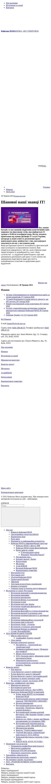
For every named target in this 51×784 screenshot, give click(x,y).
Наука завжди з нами (25, 550)
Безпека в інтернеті (19, 586)
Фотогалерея (6, 377)
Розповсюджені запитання (12, 492)
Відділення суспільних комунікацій (26, 627)
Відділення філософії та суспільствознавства (29, 611)
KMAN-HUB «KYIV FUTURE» (29, 741)
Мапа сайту (6, 488)
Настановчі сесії (17, 573)
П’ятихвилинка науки (30, 552)
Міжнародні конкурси (10, 360)
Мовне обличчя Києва (25, 654)
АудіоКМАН (6, 373)
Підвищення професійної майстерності (27, 746)
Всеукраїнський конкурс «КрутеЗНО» (27, 690)
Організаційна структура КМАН (24, 534)
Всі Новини (6, 319)
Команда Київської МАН (21, 532)
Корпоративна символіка (11, 381)
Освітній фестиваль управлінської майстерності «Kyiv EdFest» (30, 733)
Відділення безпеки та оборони (24, 629)
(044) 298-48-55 (18, 328)
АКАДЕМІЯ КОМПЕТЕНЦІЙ (19, 633)
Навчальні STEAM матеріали (23, 750)
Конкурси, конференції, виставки (20, 683)
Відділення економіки (20, 595)
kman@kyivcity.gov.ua (16, 323)
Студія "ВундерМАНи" (21, 631)
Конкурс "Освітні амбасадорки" (29, 730)
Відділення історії (18, 602)
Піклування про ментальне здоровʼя (21, 757)
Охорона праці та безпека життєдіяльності (29, 588)
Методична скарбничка (21, 748)
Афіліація (15, 582)
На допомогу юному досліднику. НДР (27, 681)
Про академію (12, 3)
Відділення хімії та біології (22, 622)
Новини (4, 351)
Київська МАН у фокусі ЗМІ (28, 546)
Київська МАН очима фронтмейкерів (32, 548)
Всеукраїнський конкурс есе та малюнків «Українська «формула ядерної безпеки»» (29, 707)
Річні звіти (15, 539)
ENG (44, 166)
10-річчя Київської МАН (21, 577)
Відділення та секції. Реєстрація (19, 591)
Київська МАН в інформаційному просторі (29, 543)
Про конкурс (16, 669)
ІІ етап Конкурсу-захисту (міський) (25, 674)
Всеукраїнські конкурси (21, 687)
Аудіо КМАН (21, 566)
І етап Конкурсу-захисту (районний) (26, 672)
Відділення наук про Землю (22, 604)
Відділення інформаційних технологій (27, 620)
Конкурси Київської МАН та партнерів (27, 692)
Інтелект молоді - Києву (26, 559)
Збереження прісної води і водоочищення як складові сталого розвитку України (30, 662)
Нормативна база (18, 537)
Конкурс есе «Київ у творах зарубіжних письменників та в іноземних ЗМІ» (32, 720)
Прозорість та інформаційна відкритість (28, 541)
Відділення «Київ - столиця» (23, 624)
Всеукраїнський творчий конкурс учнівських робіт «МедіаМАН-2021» (31, 724)
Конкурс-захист (7, 364)
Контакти (10, 8)
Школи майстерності (19, 636)
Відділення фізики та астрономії (24, 600)
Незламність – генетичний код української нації (29, 646)
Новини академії (19, 196)
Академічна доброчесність (17, 755)
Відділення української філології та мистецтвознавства (25, 607)
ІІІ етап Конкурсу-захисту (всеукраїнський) (29, 676)
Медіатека (5, 368)
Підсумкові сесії (17, 575)
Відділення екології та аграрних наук (26, 613)
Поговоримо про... (24, 557)
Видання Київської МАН (26, 568)
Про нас (9, 530)
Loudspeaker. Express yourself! (28, 638)
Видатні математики (24, 703)
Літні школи (16, 640)
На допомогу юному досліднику (19, 759)
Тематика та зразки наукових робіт (25, 678)
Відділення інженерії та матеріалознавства (29, 593)
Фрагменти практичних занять (24, 753)
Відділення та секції (14, 5)
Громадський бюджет (20, 579)
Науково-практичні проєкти (23, 642)
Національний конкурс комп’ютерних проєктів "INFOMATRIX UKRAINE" (32, 700)
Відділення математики (21, 597)
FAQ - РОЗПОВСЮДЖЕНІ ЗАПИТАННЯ (24, 762)
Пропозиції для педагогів (16, 744)
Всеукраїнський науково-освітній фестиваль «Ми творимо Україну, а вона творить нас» (33, 714)
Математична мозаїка (25, 728)
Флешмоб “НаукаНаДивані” (32, 555)
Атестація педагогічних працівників (26, 584)
